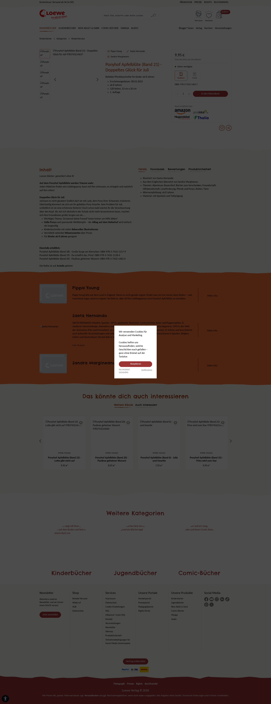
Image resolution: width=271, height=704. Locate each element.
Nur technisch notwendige (124, 370)
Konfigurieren (146, 370)
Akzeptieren (135, 364)
